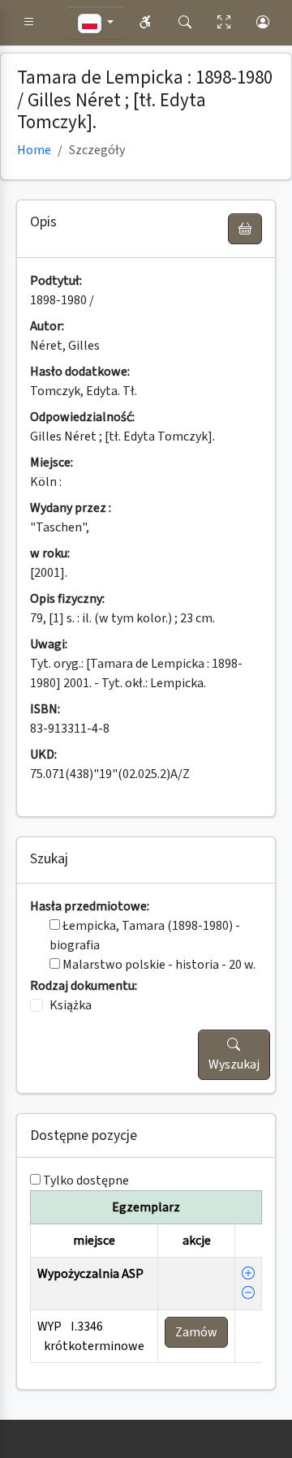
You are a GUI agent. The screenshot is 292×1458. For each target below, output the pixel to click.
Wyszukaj (234, 1064)
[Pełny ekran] (223, 22)
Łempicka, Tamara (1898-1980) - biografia (144, 935)
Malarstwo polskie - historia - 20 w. (158, 965)
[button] (29, 22)
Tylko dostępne (86, 1180)
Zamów (196, 1332)
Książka (70, 1005)
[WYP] (248, 1274)
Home (34, 150)
